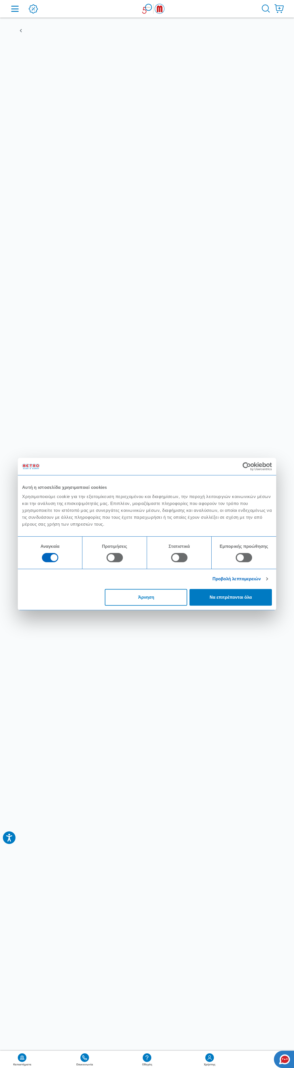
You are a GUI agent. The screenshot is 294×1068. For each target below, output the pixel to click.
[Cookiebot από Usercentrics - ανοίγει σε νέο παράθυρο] (247, 466)
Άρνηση (146, 597)
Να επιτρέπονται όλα (231, 597)
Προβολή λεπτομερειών (236, 578)
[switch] (115, 557)
